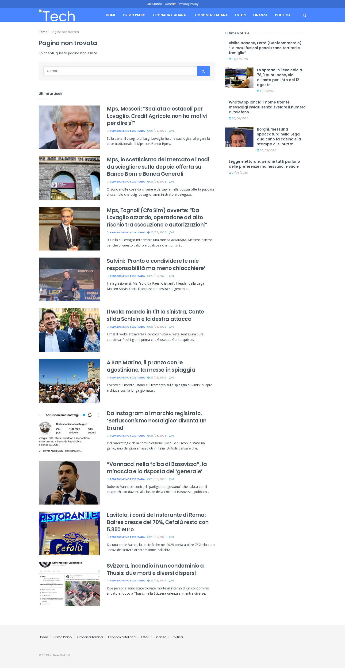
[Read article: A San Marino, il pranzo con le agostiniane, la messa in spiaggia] (69, 381)
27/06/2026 (239, 173)
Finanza (260, 15)
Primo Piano (134, 15)
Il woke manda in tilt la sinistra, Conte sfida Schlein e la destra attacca (155, 315)
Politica (283, 15)
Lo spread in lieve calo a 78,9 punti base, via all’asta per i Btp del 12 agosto (279, 77)
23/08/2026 (158, 131)
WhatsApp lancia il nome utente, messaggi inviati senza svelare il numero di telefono (267, 107)
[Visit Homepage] (66, 15)
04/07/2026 (239, 59)
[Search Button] (304, 15)
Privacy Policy (189, 4)
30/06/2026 (239, 118)
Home (111, 15)
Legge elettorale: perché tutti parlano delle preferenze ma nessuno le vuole (264, 164)
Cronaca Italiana (169, 15)
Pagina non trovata (65, 32)
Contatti (170, 4)
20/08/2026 (267, 150)
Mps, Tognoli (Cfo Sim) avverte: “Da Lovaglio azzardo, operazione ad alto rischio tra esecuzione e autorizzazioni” (157, 218)
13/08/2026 (267, 91)
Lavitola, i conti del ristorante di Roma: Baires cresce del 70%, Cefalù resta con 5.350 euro (158, 522)
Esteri (240, 15)
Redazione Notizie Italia (127, 131)
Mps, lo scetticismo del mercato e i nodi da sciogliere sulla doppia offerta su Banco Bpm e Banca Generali (158, 167)
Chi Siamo (154, 4)
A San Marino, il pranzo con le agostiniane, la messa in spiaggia (151, 366)
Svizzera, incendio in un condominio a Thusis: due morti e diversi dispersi (155, 569)
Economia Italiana (210, 15)
